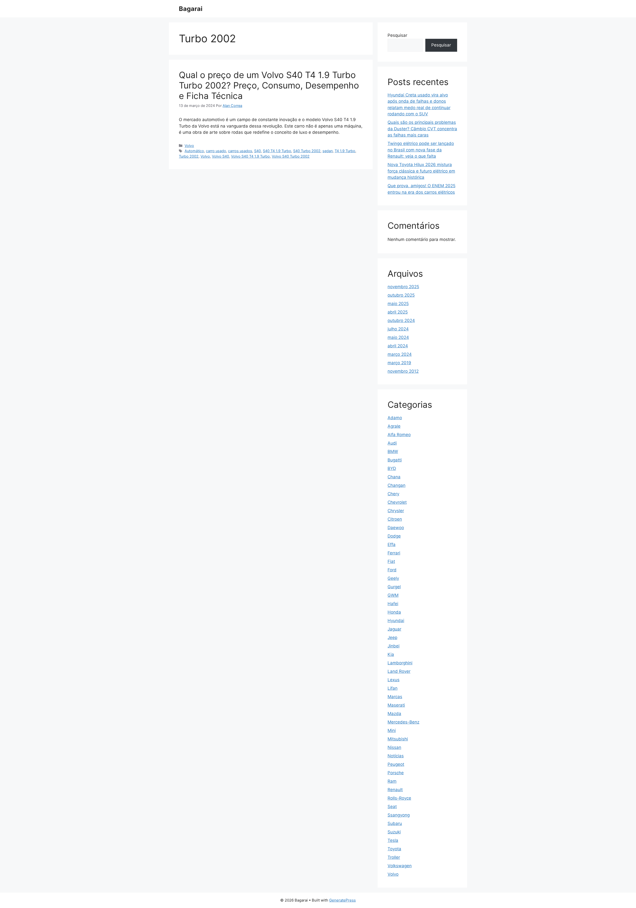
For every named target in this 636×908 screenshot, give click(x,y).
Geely (393, 578)
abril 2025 (398, 312)
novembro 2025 (403, 286)
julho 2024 (398, 328)
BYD (392, 468)
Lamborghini (400, 662)
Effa (392, 544)
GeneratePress (342, 900)
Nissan (394, 747)
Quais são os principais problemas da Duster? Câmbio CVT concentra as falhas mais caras (422, 128)
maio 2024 (398, 337)
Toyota (394, 848)
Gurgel (394, 586)
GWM (393, 595)
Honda (394, 612)
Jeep (392, 637)
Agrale (394, 426)
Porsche (396, 772)
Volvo (189, 145)
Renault (395, 789)
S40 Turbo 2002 (306, 151)
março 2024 (400, 354)
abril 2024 (398, 345)
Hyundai (396, 620)
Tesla (393, 840)
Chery (393, 493)
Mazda (394, 713)
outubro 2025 (401, 295)
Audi (392, 443)
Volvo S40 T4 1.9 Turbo (250, 156)
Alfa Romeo (399, 434)
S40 (257, 151)
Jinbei (393, 645)
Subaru (395, 823)
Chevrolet (397, 502)
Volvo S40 (220, 156)
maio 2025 (398, 303)
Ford (392, 569)
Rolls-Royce (399, 798)
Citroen (395, 519)
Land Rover (399, 671)
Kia (391, 654)
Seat (392, 806)
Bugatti (395, 459)
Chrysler (396, 510)
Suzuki (394, 831)
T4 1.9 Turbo (345, 151)
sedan (327, 151)
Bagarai (190, 8)
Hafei (393, 603)
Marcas (395, 696)
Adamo (395, 417)
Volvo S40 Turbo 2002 (291, 156)
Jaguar (394, 629)
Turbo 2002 (189, 156)
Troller (394, 857)
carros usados (240, 151)
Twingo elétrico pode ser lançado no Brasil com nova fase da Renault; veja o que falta (421, 150)
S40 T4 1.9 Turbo (277, 151)
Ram (392, 781)
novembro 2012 (403, 371)
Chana (394, 476)
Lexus (393, 679)
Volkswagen (400, 865)
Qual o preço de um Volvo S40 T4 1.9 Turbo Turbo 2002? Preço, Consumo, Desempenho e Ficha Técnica (269, 85)
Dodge (394, 536)
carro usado (216, 151)
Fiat (391, 561)
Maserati (396, 705)
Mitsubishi (398, 738)
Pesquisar (397, 35)
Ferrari (394, 552)
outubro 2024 (401, 320)
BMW (393, 451)
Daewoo (396, 527)
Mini (392, 730)
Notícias (396, 755)
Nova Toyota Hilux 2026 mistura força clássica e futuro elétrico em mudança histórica (421, 171)
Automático (194, 151)
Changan (396, 485)
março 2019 (399, 362)
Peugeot (396, 764)
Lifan (393, 688)
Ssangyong (399, 815)
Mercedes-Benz (403, 722)
